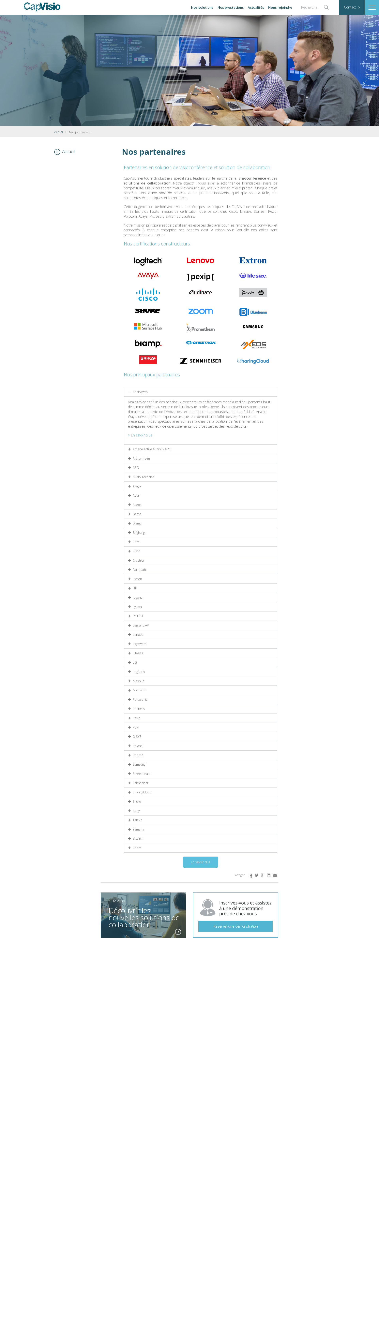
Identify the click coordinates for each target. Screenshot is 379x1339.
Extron (137, 579)
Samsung (139, 764)
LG (135, 662)
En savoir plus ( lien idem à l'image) (178, 932)
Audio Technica (143, 477)
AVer (136, 495)
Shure (137, 801)
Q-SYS (137, 736)
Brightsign (139, 532)
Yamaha (138, 829)
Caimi (136, 542)
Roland (138, 746)
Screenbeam (141, 774)
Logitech (139, 672)
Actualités (256, 7)
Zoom (137, 848)
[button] (200, 391)
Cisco (136, 551)
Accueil (58, 132)
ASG (136, 467)
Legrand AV (141, 625)
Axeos (137, 505)
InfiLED (138, 616)
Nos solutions (202, 7)
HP (135, 588)
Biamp (137, 523)
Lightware (139, 644)
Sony (136, 811)
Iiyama (137, 607)
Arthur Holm (141, 458)
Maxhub (138, 681)
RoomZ (138, 755)
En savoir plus (141, 435)
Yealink (137, 838)
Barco (137, 514)
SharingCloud (142, 792)
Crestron (139, 560)
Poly (136, 727)
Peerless (139, 709)
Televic (137, 820)
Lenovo (138, 634)
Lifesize (138, 653)
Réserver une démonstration (235, 926)
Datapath (139, 569)
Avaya (137, 486)
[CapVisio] (42, 6)
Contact (350, 7)
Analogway (140, 392)
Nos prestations (230, 7)
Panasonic (140, 699)
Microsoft (139, 690)
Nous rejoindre (280, 7)
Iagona (138, 597)
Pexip (136, 718)
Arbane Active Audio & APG (152, 449)
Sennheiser (140, 783)
